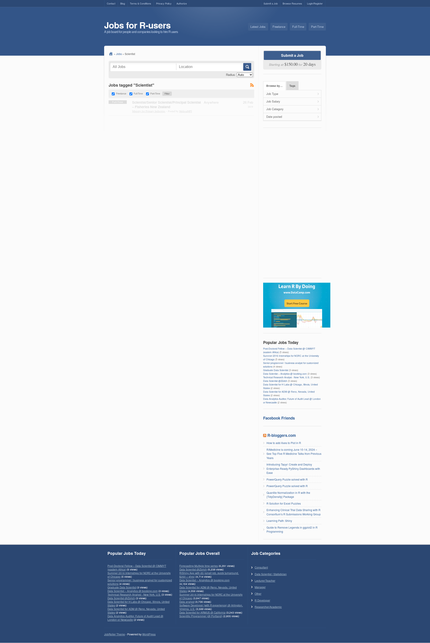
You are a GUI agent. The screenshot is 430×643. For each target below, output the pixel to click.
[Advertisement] (292, 204)
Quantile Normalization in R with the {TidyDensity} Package (288, 495)
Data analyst (186, 602)
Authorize (181, 3)
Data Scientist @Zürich (275, 381)
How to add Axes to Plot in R (284, 443)
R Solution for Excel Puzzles (284, 503)
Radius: (231, 74)
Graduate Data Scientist (275, 370)
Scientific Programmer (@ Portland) (200, 616)
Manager (260, 587)
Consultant (261, 567)
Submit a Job (271, 3)
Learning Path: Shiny (279, 521)
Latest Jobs (258, 26)
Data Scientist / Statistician (271, 574)
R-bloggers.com (281, 435)
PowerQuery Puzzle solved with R (287, 479)
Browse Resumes (292, 3)
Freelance (279, 26)
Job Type (272, 94)
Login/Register (315, 3)
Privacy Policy (164, 3)
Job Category (275, 109)
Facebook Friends (279, 418)
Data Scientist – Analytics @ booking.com (285, 373)
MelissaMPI (185, 111)
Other (258, 593)
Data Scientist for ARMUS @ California (202, 612)
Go (247, 66)
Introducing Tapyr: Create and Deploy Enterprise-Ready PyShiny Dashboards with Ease (293, 468)
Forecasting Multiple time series (198, 566)
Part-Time (317, 26)
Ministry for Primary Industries (148, 111)
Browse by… (274, 86)
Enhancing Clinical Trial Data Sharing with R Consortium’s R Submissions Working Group (294, 512)
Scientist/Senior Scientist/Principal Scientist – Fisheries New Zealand (166, 104)
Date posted (274, 116)
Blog (122, 3)
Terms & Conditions (140, 3)
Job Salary (273, 101)
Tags (292, 86)
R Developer (262, 600)
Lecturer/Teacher (265, 580)
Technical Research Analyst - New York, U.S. (286, 377)
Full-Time (298, 26)
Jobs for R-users (137, 25)
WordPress (149, 634)
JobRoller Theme (114, 634)
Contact (111, 3)
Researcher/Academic (268, 607)
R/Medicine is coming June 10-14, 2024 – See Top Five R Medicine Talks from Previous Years (294, 454)
